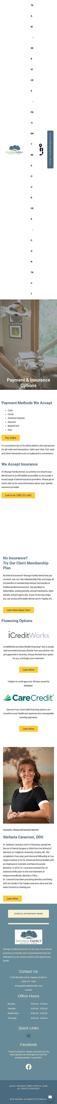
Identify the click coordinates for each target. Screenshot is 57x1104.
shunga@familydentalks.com (28, 986)
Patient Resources (32, 165)
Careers (28, 990)
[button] (28, 1035)
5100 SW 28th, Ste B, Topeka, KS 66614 (28, 977)
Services (32, 69)
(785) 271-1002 (28, 981)
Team (32, 16)
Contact (32, 267)
